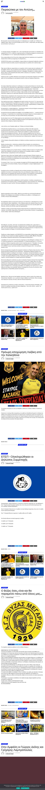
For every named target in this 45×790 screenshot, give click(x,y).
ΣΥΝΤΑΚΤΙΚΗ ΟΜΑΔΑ (9, 358)
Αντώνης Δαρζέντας (12, 310)
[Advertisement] (22, 298)
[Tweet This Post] (18, 38)
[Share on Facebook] (11, 38)
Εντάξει (18, 788)
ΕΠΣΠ (18, 310)
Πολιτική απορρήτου (25, 788)
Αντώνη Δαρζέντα (9, 13)
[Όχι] (43, 786)
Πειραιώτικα (22, 310)
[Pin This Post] (26, 38)
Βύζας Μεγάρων (16, 705)
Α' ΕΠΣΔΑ (10, 705)
